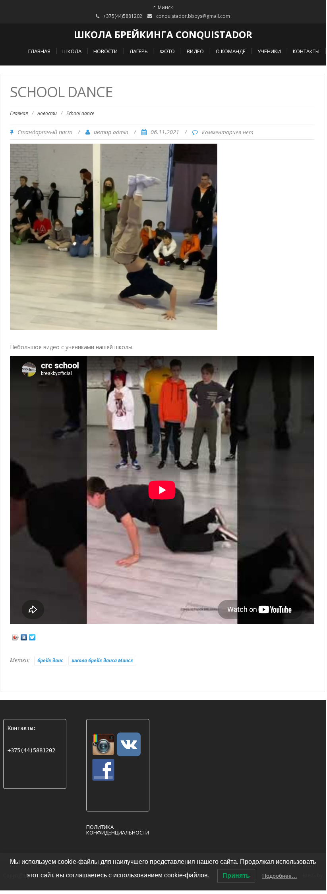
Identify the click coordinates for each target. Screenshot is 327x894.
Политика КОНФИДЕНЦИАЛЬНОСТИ (117, 829)
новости (47, 113)
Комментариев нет (227, 132)
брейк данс (50, 660)
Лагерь (139, 51)
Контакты (306, 51)
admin (120, 132)
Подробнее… (279, 876)
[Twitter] (32, 635)
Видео (195, 51)
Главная (39, 51)
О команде (231, 51)
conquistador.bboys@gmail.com (193, 16)
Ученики (269, 51)
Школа (71, 51)
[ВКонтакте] (24, 635)
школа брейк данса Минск (102, 660)
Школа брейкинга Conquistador (163, 34)
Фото (167, 51)
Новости (105, 51)
